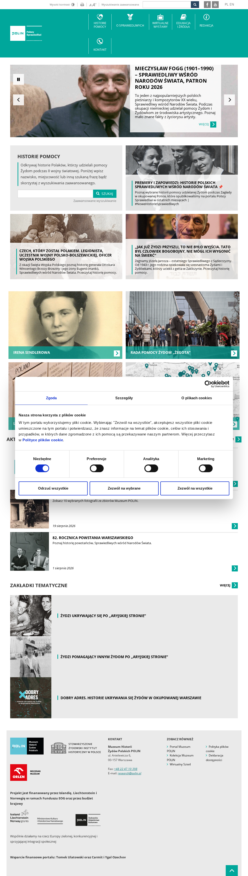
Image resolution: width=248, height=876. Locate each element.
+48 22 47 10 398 (125, 769)
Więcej (225, 585)
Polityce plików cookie (43, 440)
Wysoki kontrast (60, 4)
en (232, 4)
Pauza (18, 79)
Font (91, 5)
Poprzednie (18, 99)
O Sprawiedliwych (130, 25)
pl (226, 4)
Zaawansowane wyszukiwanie (94, 201)
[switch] (97, 468)
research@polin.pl (129, 773)
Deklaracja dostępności (214, 757)
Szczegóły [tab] (124, 398)
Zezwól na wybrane (124, 488)
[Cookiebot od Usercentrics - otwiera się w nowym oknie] (208, 384)
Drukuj (80, 5)
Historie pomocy (100, 25)
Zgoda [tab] (51, 398)
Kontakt (100, 50)
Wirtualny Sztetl (180, 764)
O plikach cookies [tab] (196, 398)
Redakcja (206, 25)
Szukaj (106, 193)
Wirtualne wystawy (160, 25)
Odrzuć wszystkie (53, 488)
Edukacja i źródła (183, 25)
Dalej (229, 99)
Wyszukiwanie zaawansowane (120, 4)
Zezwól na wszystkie (195, 488)
